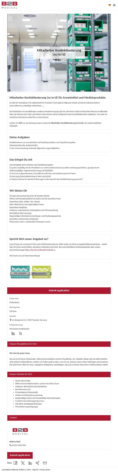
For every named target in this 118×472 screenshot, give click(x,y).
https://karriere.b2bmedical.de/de (39, 250)
